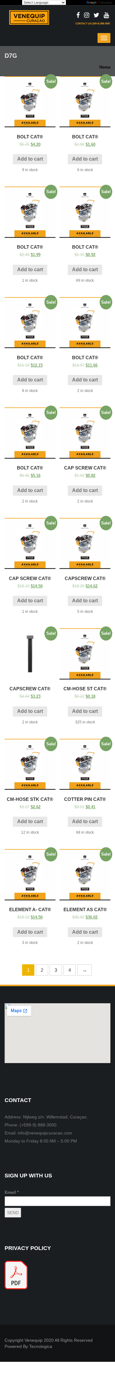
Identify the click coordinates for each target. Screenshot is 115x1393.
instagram (86, 15)
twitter (96, 15)
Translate (105, 2)
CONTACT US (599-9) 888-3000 (92, 23)
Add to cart (30, 159)
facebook (78, 15)
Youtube (106, 15)
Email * (12, 1192)
